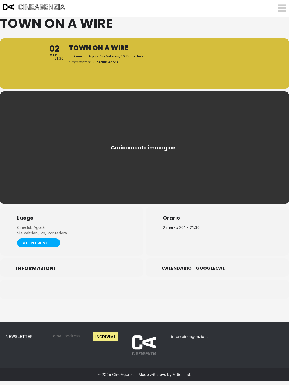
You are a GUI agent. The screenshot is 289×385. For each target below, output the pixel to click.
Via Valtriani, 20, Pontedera (42, 233)
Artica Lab (182, 374)
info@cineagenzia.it (189, 336)
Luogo (25, 217)
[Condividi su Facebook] (116, 289)
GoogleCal (210, 268)
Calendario (176, 268)
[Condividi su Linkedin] (130, 289)
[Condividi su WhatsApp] (144, 289)
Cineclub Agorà (31, 227)
